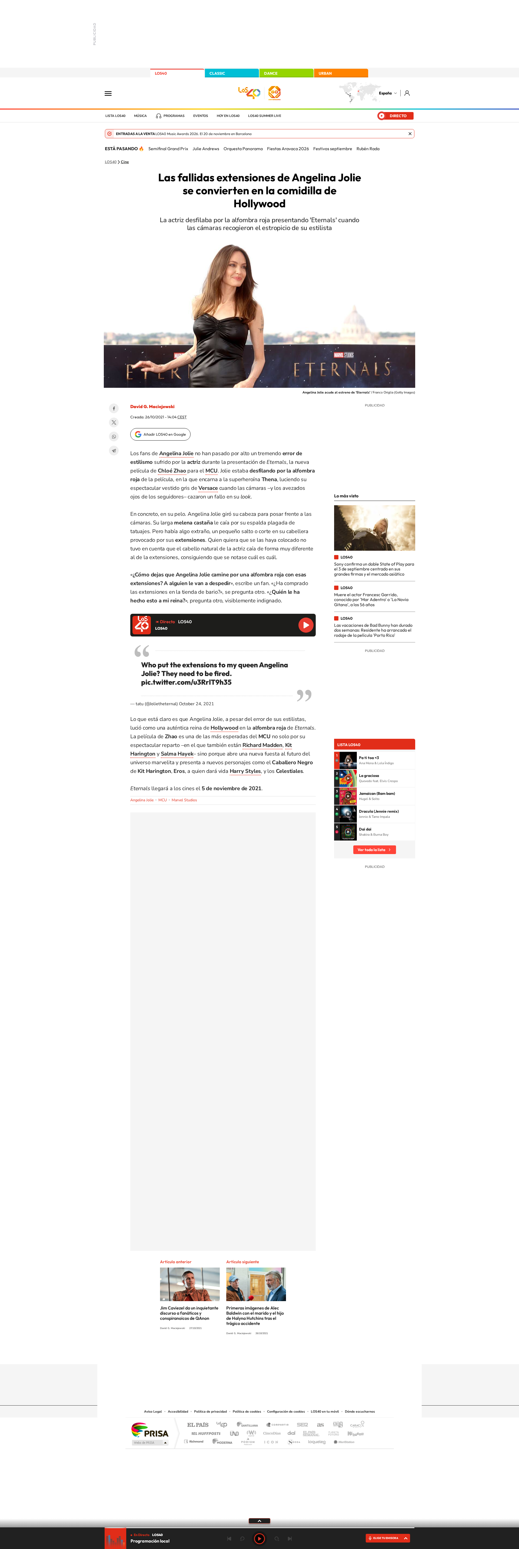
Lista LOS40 (115, 116)
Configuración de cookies (286, 1411)
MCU (162, 800)
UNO (235, 1432)
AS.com (318, 1425)
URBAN (325, 73)
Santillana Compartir (277, 1425)
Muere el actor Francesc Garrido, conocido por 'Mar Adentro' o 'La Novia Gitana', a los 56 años (371, 599)
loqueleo (317, 1440)
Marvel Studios (184, 800)
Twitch (281, 1353)
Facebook (114, 408)
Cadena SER (301, 1425)
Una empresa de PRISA (149, 1429)
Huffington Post (205, 1432)
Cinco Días (271, 1432)
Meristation (343, 1440)
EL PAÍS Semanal (311, 1432)
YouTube (248, 1353)
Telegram (114, 450)
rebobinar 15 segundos (242, 1538)
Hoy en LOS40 (228, 116)
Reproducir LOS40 (306, 625)
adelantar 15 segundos (277, 1538)
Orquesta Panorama (243, 148)
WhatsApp (114, 436)
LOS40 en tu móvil (325, 1411)
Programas (174, 116)
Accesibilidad (178, 1411)
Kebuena (351, 1432)
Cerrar (410, 134)
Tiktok (238, 1353)
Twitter (114, 422)
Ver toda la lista (371, 849)
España (385, 93)
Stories (292, 1353)
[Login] (407, 93)
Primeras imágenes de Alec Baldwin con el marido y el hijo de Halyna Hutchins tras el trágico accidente (255, 1315)
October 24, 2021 (196, 704)
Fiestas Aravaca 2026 (288, 148)
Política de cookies (247, 1411)
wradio (250, 1432)
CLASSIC (217, 73)
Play (259, 1538)
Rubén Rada (368, 148)
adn (336, 1425)
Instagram (227, 1353)
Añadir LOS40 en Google (165, 434)
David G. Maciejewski (152, 406)
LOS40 (161, 73)
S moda (293, 1440)
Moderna (221, 1440)
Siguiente (290, 1538)
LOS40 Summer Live (264, 116)
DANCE (271, 73)
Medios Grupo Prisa (149, 1442)
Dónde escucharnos (360, 1411)
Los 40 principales (224, 1425)
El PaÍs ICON (271, 1440)
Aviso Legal (153, 1411)
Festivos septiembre (332, 148)
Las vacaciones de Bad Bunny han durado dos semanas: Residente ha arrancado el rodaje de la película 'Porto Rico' (373, 630)
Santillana (248, 1425)
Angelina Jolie (142, 800)
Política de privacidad (210, 1411)
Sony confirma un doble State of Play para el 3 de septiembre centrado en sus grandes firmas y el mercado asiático (374, 569)
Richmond (194, 1440)
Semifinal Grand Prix (168, 148)
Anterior (229, 1538)
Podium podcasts (247, 1440)
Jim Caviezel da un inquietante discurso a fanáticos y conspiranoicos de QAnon (189, 1313)
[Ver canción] (348, 760)
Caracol (355, 1425)
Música (140, 116)
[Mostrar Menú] (111, 93)
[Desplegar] (259, 1520)
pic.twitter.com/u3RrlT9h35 (186, 682)
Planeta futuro (331, 1432)
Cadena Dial (291, 1432)
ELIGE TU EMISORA (385, 1538)
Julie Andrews (205, 148)
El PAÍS (198, 1425)
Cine (125, 162)
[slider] (259, 1527)
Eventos (200, 116)
